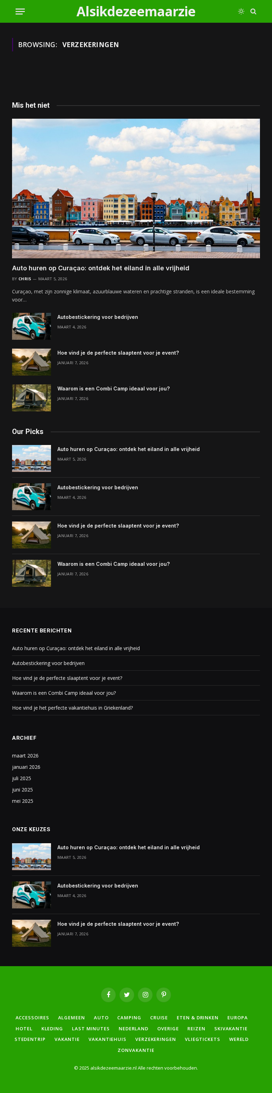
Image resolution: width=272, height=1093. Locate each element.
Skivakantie (231, 1028)
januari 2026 (26, 767)
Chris (25, 278)
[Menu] (20, 11)
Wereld (239, 1039)
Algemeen (71, 1017)
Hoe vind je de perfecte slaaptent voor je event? (118, 353)
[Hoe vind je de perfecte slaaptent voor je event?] (31, 362)
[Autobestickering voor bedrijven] (31, 326)
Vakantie (67, 1039)
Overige (167, 1028)
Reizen (196, 1028)
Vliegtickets (202, 1039)
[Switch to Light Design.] (241, 11)
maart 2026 (25, 755)
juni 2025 (22, 789)
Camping (129, 1017)
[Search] (252, 11)
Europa (237, 1017)
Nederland (133, 1028)
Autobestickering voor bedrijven (97, 317)
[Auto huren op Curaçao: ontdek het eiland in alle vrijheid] (136, 188)
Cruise (159, 1017)
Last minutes (91, 1028)
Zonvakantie (136, 1050)
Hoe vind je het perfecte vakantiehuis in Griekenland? (72, 707)
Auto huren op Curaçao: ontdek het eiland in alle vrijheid (100, 268)
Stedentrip (30, 1039)
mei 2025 (22, 801)
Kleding (52, 1028)
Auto (101, 1017)
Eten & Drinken (198, 1017)
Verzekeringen (155, 1039)
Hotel (24, 1028)
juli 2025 (21, 778)
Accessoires (32, 1017)
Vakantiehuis (107, 1039)
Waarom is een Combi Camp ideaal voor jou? (113, 388)
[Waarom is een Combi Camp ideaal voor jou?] (31, 397)
